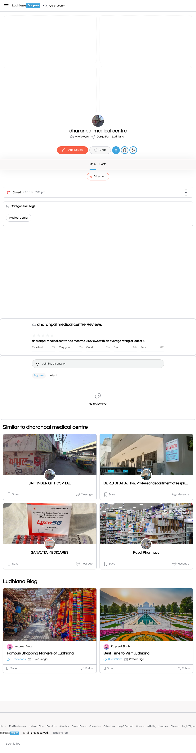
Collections (109, 726)
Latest (53, 375)
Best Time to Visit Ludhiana (127, 653)
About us (64, 726)
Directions (100, 176)
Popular (39, 375)
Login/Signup (189, 726)
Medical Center (18, 217)
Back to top (60, 733)
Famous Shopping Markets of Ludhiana (40, 653)
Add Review (75, 150)
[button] (189, 5)
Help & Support (125, 726)
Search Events (79, 726)
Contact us (94, 726)
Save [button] (15, 494)
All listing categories (157, 726)
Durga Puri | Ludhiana (110, 136)
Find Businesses (17, 726)
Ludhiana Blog (36, 726)
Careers (140, 726)
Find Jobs (51, 726)
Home (3, 726)
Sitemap (175, 726)
